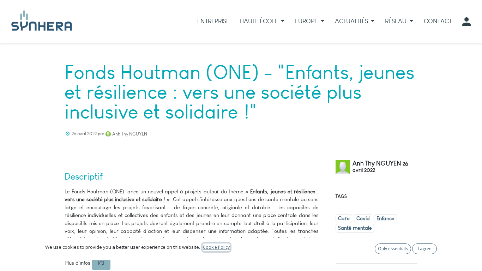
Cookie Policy (216, 247)
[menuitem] (213, 21)
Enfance (385, 218)
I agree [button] (425, 249)
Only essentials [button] (393, 249)
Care (344, 218)
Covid (363, 218)
